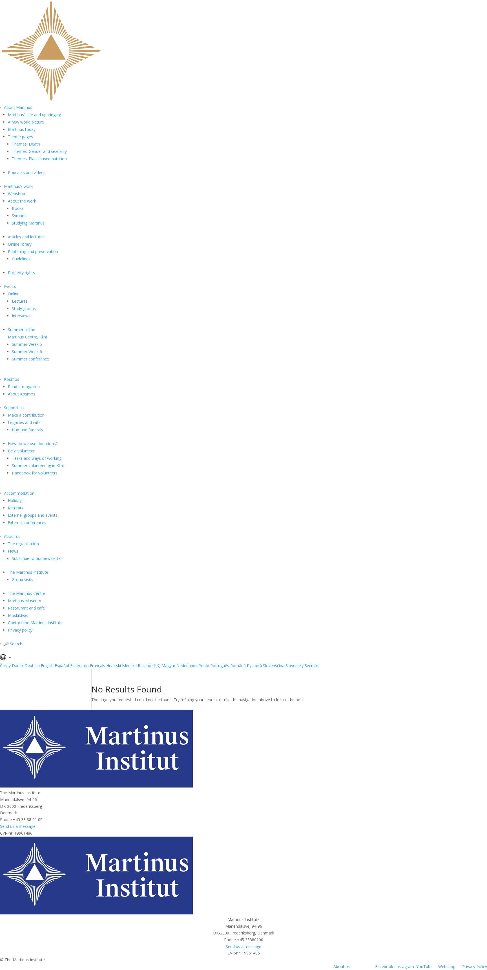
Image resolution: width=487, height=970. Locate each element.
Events (10, 286)
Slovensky (294, 665)
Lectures (20, 301)
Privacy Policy (474, 966)
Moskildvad (18, 615)
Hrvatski (113, 665)
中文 (156, 665)
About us (12, 536)
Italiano (144, 665)
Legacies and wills (24, 422)
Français (97, 665)
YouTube (424, 966)
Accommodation (19, 493)
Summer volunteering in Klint (38, 465)
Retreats (15, 508)
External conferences (27, 522)
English (47, 665)
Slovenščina (273, 665)
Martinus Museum (24, 600)
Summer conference (30, 359)
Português (219, 665)
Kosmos (11, 379)
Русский (254, 665)
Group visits (22, 579)
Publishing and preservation (33, 251)
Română (238, 665)
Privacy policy (20, 630)
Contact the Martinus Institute (35, 622)
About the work (22, 201)
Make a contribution (26, 415)
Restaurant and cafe (26, 608)
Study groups (24, 308)
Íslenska (129, 665)
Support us (14, 407)
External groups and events (32, 515)
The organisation (23, 543)
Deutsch (32, 665)
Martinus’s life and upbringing (34, 114)
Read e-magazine (24, 386)
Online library (20, 244)
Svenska (312, 665)
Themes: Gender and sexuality (39, 151)
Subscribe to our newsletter (37, 558)
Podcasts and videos (27, 172)
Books (18, 208)
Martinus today (22, 129)
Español (62, 665)
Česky (5, 665)
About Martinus (18, 107)
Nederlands (186, 665)
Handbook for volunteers (34, 473)
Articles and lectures (26, 236)
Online (13, 293)
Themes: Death (26, 144)
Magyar (168, 665)
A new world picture (26, 122)
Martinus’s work (18, 186)
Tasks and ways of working (36, 458)
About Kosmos (21, 394)
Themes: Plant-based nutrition (39, 158)
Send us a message (18, 826)
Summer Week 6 (27, 351)
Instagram (404, 966)
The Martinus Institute (28, 572)
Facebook (384, 966)
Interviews (21, 315)
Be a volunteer (21, 451)
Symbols (19, 215)
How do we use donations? (32, 443)
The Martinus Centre (26, 593)
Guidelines (21, 258)
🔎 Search (13, 643)
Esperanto (79, 665)
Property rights (21, 272)
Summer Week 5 (27, 344)
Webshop (16, 193)
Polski (203, 665)
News (13, 551)
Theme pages (20, 136)
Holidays (15, 500)
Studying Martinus (28, 223)
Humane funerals (27, 429)
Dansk (17, 665)
